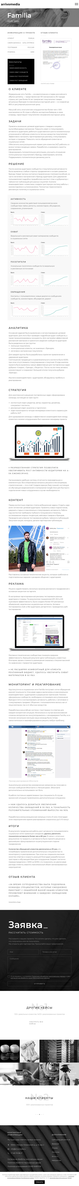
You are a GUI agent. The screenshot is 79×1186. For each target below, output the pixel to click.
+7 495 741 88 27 (16, 1153)
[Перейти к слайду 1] (35, 1114)
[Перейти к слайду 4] (41, 1114)
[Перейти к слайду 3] (39, 1114)
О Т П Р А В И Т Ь (39, 983)
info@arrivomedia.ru (18, 1149)
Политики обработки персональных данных (48, 976)
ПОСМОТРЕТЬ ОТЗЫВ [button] (14, 902)
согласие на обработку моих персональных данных (30, 978)
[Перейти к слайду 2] (37, 1114)
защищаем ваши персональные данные (60, 1178)
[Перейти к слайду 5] (43, 1114)
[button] (56, 60)
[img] (10, 4)
